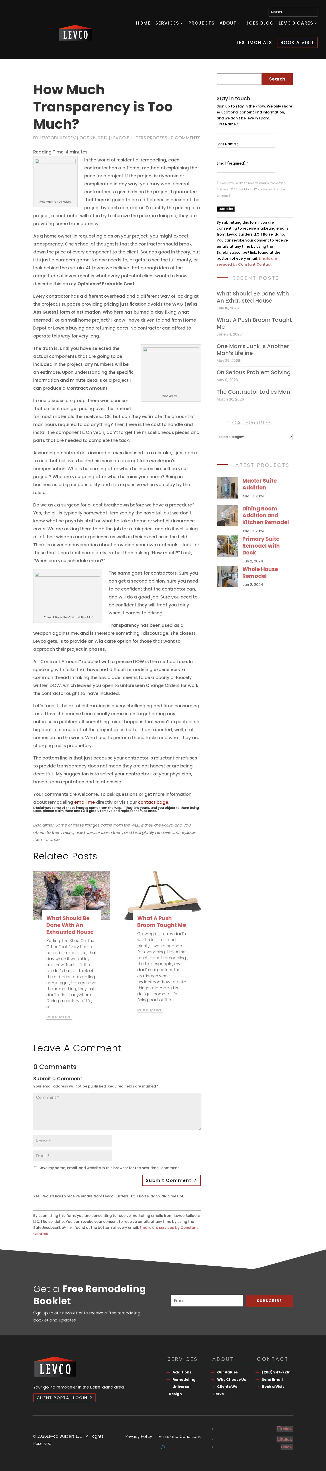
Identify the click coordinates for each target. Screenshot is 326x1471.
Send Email (272, 1379)
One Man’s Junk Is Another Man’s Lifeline (253, 350)
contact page (153, 802)
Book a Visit (297, 42)
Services (167, 23)
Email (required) (232, 163)
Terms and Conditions (179, 1437)
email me (84, 802)
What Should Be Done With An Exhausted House (70, 925)
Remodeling (184, 1379)
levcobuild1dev (58, 138)
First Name (227, 124)
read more (59, 1017)
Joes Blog (260, 23)
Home (143, 23)
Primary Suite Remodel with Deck (261, 545)
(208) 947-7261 (276, 1372)
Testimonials (254, 42)
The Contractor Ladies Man (253, 391)
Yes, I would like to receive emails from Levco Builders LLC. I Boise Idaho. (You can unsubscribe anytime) (251, 189)
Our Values (227, 1372)
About (228, 23)
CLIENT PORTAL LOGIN (62, 1398)
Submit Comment (168, 1180)
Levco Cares (296, 23)
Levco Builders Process (139, 138)
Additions (182, 1372)
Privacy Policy (138, 1437)
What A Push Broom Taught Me (161, 922)
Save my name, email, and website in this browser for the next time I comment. (109, 1167)
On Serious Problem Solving (254, 372)
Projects (202, 23)
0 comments (185, 138)
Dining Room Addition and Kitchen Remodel (265, 515)
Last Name (227, 143)
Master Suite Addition (259, 484)
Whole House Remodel (260, 573)
